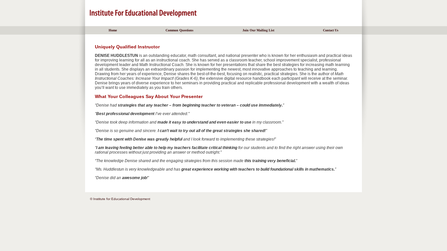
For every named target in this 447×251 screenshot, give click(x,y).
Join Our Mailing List (258, 30)
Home (113, 30)
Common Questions (179, 30)
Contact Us (330, 30)
